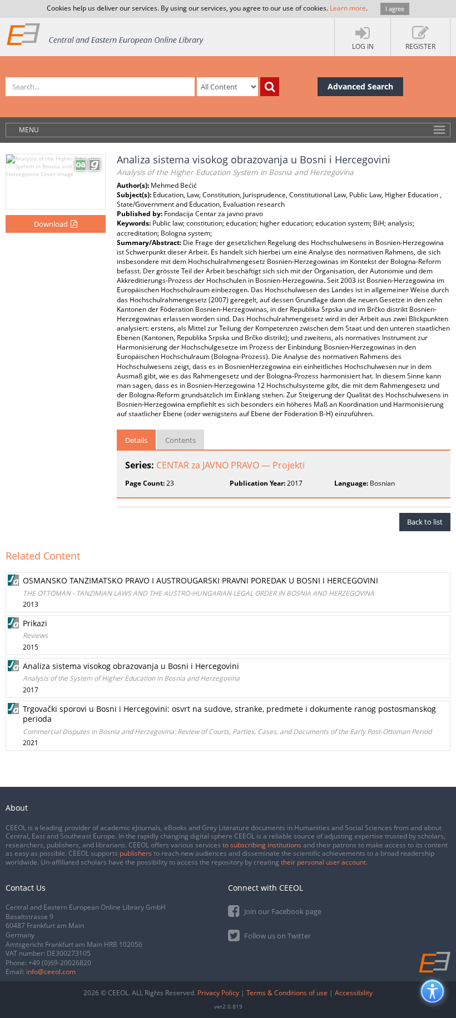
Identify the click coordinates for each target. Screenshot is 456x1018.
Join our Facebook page (281, 911)
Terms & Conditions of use (287, 992)
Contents (180, 440)
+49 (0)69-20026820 (59, 962)
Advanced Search (360, 86)
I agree (394, 8)
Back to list (425, 522)
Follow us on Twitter (276, 936)
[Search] (269, 86)
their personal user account (323, 862)
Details (136, 440)
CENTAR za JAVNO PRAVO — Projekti (230, 465)
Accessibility (354, 992)
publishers (136, 853)
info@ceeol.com (51, 971)
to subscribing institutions (261, 845)
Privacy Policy (218, 992)
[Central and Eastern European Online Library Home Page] (106, 33)
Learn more (348, 8)
